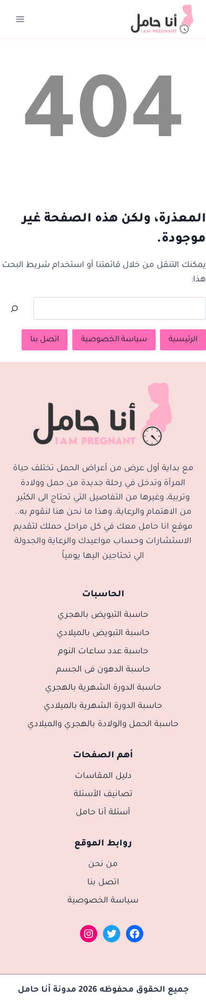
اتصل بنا (44, 340)
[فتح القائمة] (20, 19)
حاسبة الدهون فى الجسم (103, 670)
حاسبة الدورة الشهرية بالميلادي (103, 706)
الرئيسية (183, 340)
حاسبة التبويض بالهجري (103, 615)
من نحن (103, 864)
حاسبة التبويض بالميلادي (103, 633)
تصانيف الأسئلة (103, 794)
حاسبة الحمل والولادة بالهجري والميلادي (103, 724)
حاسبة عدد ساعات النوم (103, 652)
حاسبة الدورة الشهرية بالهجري (103, 688)
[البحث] (14, 308)
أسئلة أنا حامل (103, 813)
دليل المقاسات (103, 776)
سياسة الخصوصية (114, 340)
